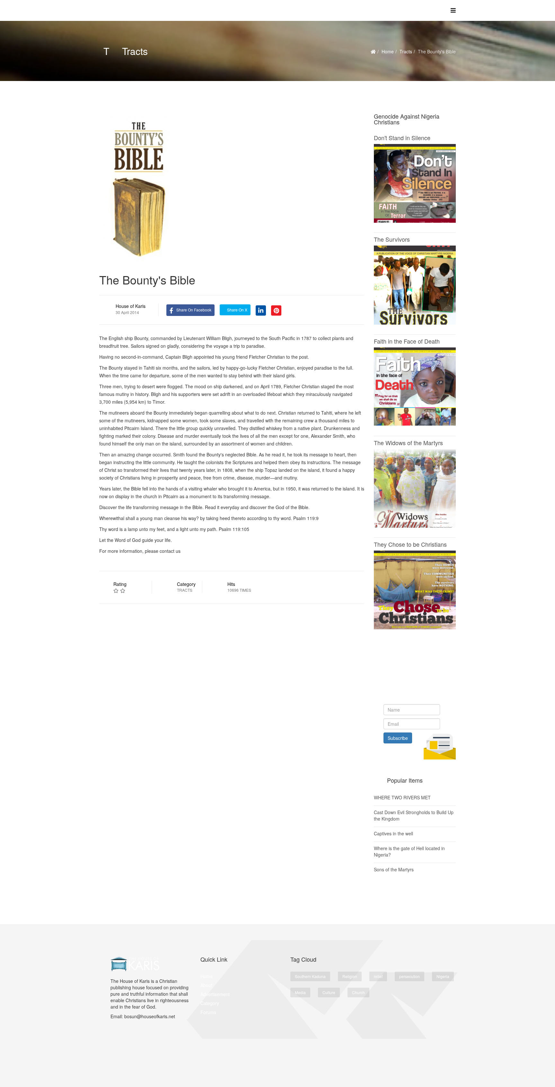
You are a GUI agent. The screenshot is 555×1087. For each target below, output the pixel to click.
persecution (409, 976)
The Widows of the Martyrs (408, 442)
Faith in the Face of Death (407, 341)
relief (378, 976)
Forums (208, 1012)
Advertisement (215, 994)
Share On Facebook (193, 309)
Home (388, 51)
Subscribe (398, 738)
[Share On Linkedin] (261, 309)
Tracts (406, 51)
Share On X (236, 309)
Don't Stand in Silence (402, 137)
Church (358, 992)
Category (209, 1003)
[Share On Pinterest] (276, 309)
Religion (349, 976)
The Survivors (392, 239)
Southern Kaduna (310, 976)
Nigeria (442, 976)
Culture (328, 992)
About (206, 985)
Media (300, 992)
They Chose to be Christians (410, 544)
